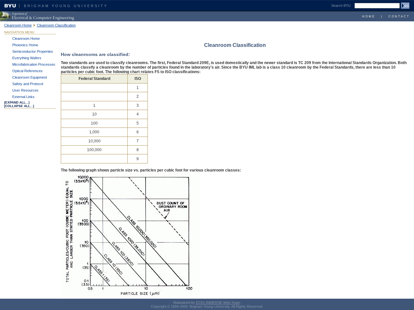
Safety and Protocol (27, 84)
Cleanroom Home (18, 25)
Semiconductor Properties (32, 51)
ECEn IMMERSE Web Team (218, 302)
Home (368, 16)
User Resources (25, 90)
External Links (23, 97)
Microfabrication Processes (33, 64)
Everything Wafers (26, 58)
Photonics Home (25, 45)
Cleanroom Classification (56, 25)
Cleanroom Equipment (29, 77)
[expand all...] (16, 102)
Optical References (27, 71)
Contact (399, 16)
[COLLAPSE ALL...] (19, 106)
